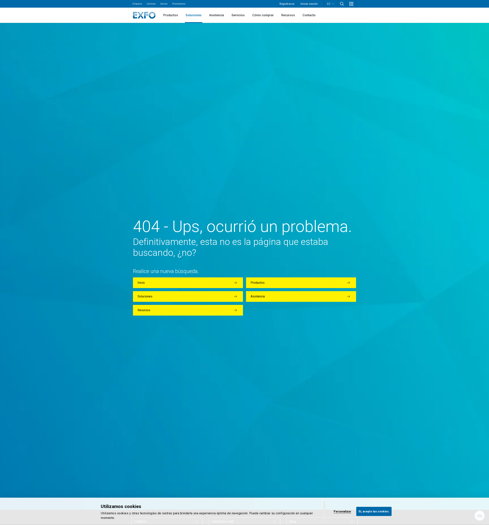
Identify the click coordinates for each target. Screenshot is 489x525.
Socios (164, 3)
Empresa (137, 3)
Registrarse (286, 3)
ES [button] (328, 3)
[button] (342, 4)
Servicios (238, 15)
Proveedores (178, 3)
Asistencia (216, 15)
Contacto (309, 15)
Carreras (151, 3)
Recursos (288, 15)
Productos (170, 15)
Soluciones (194, 15)
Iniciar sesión (309, 3)
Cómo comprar (263, 15)
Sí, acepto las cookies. (374, 511)
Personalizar (342, 511)
